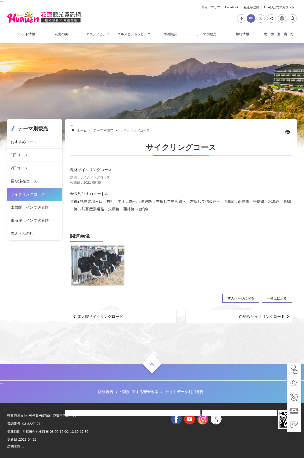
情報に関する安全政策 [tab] (139, 392)
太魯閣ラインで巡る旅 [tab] (30, 207)
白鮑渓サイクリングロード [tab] (262, 317)
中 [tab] (251, 18)
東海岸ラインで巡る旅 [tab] (30, 220)
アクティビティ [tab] (97, 34)
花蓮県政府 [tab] (251, 7)
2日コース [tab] (19, 168)
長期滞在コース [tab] (24, 181)
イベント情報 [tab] (25, 34)
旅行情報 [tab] (242, 34)
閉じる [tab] (293, 18)
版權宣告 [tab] (105, 392)
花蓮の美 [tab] (61, 34)
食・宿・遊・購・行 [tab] (279, 34)
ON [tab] (152, 364)
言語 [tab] (282, 18)
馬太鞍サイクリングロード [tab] (100, 317)
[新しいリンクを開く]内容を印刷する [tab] (287, 132)
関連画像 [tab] (80, 236)
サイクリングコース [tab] (28, 194)
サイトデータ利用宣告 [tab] (185, 392)
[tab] (294, 370)
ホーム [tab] (82, 130)
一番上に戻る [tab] (277, 298)
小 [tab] (241, 18)
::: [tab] (1, 2)
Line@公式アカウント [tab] (279, 7)
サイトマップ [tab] (211, 7)
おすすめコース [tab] (24, 142)
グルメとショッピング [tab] (134, 34)
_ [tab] (8, 4)
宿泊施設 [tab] (170, 34)
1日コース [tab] (19, 155)
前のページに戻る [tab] (241, 298)
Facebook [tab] (232, 7)
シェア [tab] (271, 18)
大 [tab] (261, 18)
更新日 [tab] (12, 439)
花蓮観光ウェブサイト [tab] (44, 17)
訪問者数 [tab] (13, 446)
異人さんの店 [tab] (22, 233)
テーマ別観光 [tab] (206, 34)
